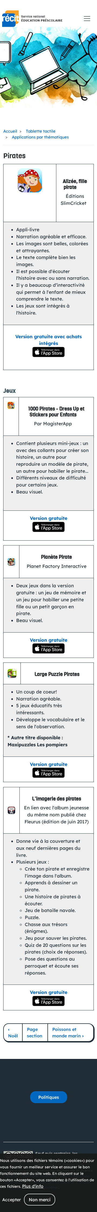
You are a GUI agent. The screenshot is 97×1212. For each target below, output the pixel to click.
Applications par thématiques (40, 137)
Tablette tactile (41, 131)
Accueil (10, 131)
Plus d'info (32, 1186)
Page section (34, 1032)
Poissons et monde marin (68, 1032)
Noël (13, 1032)
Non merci (39, 1199)
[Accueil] (32, 18)
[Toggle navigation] (87, 18)
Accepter (11, 1199)
